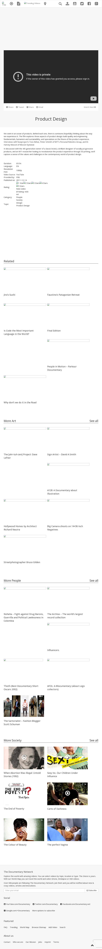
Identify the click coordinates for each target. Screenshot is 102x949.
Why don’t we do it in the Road (20, 402)
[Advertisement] (51, 28)
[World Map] (45, 3)
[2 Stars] (27, 183)
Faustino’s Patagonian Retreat (63, 294)
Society (19, 200)
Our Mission (31, 942)
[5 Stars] (20, 186)
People (19, 197)
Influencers (53, 650)
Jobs (40, 942)
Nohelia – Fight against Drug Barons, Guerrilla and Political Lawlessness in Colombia (23, 617)
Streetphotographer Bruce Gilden (22, 562)
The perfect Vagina (57, 844)
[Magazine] (18, 3)
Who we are (18, 942)
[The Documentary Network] (4, 3)
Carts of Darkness (56, 808)
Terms (56, 942)
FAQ (5, 927)
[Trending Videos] (32, 3)
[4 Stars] (44, 183)
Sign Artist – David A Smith (61, 454)
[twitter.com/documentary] (82, 3)
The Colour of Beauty (15, 844)
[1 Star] (19, 183)
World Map (24, 927)
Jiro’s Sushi (9, 294)
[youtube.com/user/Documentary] (74, 3)
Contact (7, 942)
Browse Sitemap (39, 927)
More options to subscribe (43, 910)
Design (19, 203)
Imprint (48, 942)
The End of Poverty (14, 808)
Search (62, 927)
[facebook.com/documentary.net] (89, 3)
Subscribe (92, 890)
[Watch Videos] (11, 3)
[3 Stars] (35, 183)
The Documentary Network (18, 871)
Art (17, 194)
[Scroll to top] (92, 945)
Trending (14, 927)
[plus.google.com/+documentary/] (96, 3)
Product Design (23, 205)
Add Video (53, 927)
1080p (19, 170)
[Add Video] (67, 3)
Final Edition (54, 330)
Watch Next (89, 107)
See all (94, 421)
